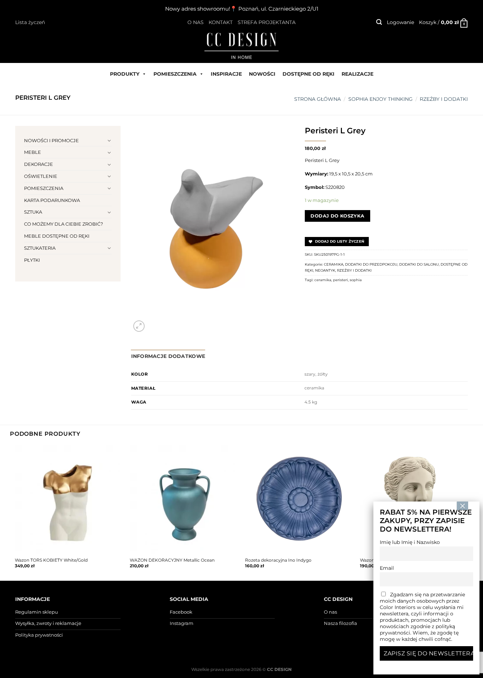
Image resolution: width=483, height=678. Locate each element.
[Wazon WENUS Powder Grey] (414, 499)
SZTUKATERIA (40, 248)
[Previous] (15, 512)
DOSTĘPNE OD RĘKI (308, 74)
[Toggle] (109, 140)
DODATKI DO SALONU (419, 264)
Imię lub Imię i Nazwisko (410, 542)
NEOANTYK (325, 270)
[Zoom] (139, 326)
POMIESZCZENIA (175, 74)
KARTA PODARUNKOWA (52, 200)
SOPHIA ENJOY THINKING (380, 99)
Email (387, 568)
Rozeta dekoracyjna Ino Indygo (278, 560)
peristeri (340, 280)
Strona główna (317, 99)
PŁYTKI (32, 260)
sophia (356, 280)
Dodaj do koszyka (337, 216)
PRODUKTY (124, 74)
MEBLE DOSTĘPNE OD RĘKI (56, 236)
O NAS (195, 22)
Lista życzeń (30, 22)
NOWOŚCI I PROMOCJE (51, 140)
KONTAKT (221, 22)
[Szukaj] (379, 22)
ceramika (322, 280)
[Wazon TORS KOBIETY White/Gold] (69, 499)
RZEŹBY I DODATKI (444, 99)
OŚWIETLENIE (40, 176)
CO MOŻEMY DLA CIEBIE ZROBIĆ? (63, 224)
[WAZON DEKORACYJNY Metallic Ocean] (184, 499)
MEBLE (32, 152)
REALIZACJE (357, 74)
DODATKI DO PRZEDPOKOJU (371, 264)
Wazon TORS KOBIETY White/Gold (51, 560)
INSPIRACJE (226, 74)
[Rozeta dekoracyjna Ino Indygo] (299, 499)
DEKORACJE (38, 164)
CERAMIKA (333, 264)
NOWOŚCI (262, 74)
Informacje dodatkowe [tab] (168, 356)
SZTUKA (33, 212)
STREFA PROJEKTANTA (267, 22)
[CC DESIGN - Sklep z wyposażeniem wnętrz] (241, 45)
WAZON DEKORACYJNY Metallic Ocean (172, 560)
